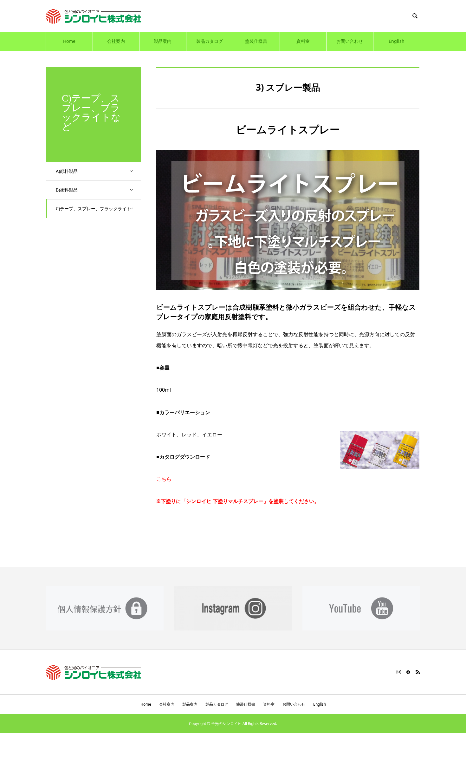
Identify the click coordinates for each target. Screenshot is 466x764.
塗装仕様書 (256, 41)
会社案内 (116, 41)
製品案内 (163, 41)
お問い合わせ (349, 41)
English (397, 41)
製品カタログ (209, 41)
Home (69, 41)
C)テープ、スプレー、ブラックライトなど (93, 212)
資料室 (303, 41)
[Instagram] (399, 672)
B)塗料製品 (67, 190)
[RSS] (418, 672)
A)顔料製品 (67, 171)
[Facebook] (408, 672)
